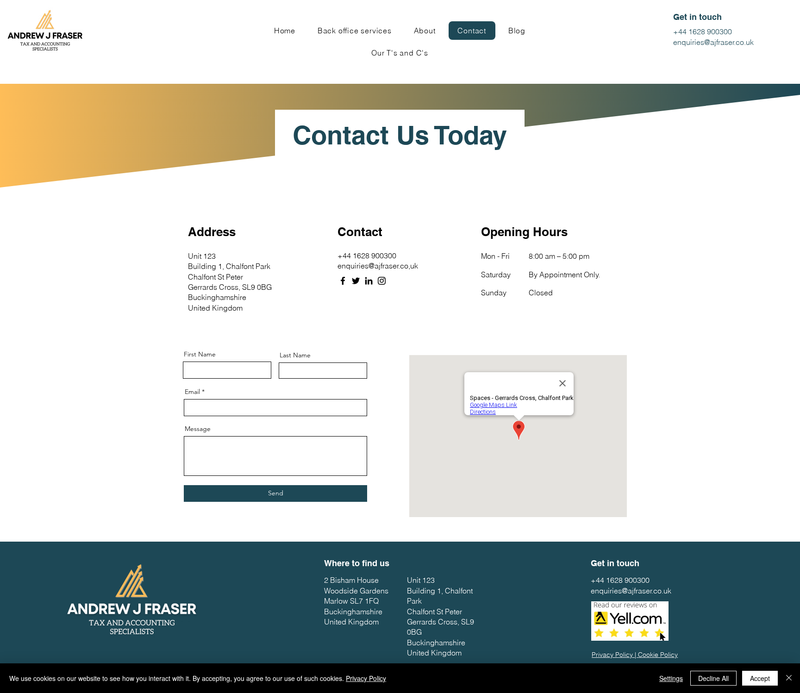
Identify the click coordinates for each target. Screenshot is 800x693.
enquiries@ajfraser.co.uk (713, 42)
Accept (760, 678)
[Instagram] (381, 280)
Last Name (295, 355)
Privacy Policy (366, 678)
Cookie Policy (658, 654)
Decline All (713, 678)
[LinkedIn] (368, 280)
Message (198, 428)
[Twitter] (355, 280)
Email (192, 391)
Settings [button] (671, 678)
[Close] (788, 678)
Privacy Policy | (615, 654)
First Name (200, 354)
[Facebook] (343, 280)
